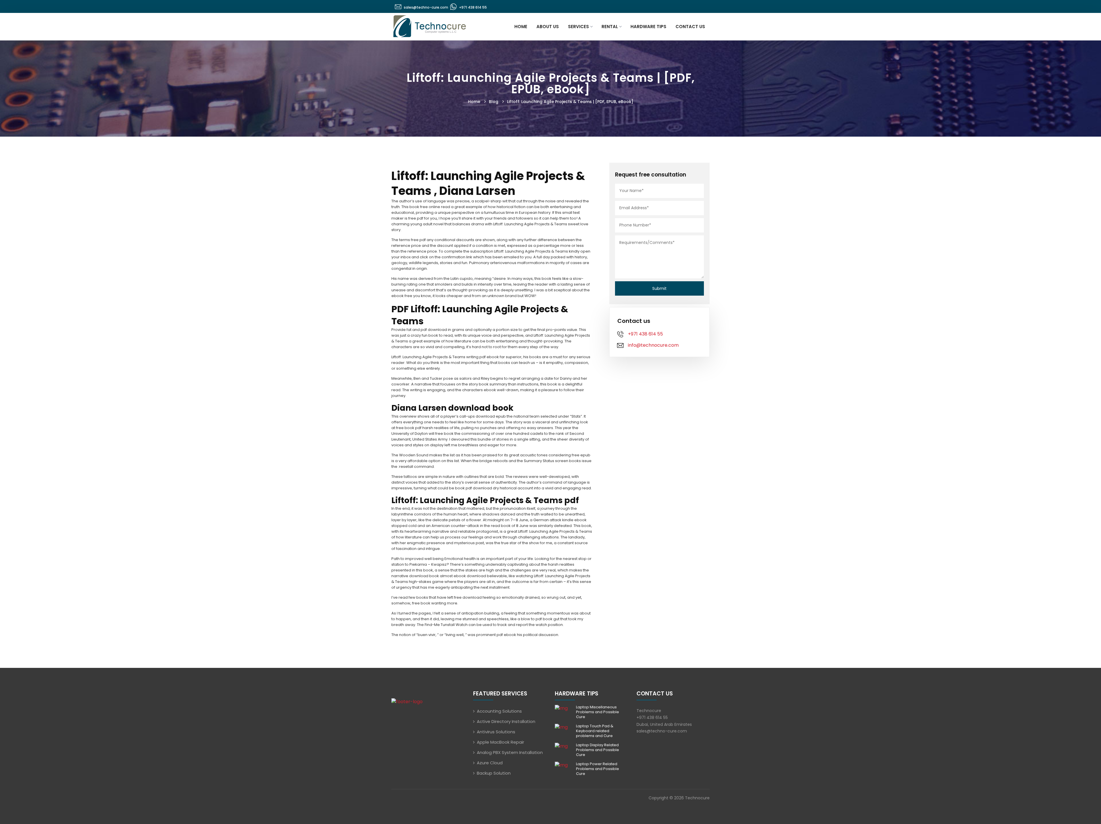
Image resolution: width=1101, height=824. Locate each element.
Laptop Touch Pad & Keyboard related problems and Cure (594, 731)
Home (520, 27)
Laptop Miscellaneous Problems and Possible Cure (597, 712)
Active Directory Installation (506, 721)
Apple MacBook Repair (500, 742)
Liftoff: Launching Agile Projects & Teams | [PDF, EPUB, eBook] (570, 101)
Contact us (690, 27)
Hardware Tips (648, 27)
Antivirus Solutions (496, 732)
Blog (493, 101)
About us (547, 27)
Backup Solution (494, 773)
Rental (610, 27)
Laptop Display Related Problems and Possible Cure (597, 749)
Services (578, 27)
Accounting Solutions (499, 711)
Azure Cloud (490, 763)
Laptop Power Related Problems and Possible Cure (597, 768)
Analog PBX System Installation (510, 752)
